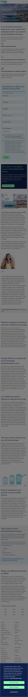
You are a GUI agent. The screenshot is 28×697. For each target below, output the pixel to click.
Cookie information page (16, 678)
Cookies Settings (14, 692)
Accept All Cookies (14, 682)
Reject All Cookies (14, 687)
